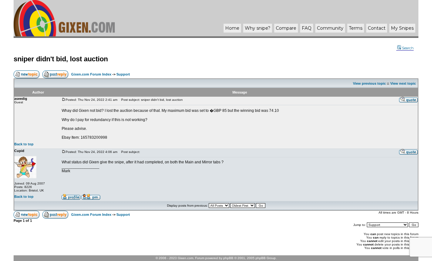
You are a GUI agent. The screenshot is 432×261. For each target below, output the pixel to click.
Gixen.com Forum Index (91, 74)
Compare (286, 28)
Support (123, 74)
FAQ (307, 28)
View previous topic (369, 83)
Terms (355, 28)
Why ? (257, 28)
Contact (377, 28)
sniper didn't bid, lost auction (61, 59)
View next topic (403, 83)
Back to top (24, 144)
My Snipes (402, 28)
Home (232, 28)
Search (408, 48)
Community (330, 28)
